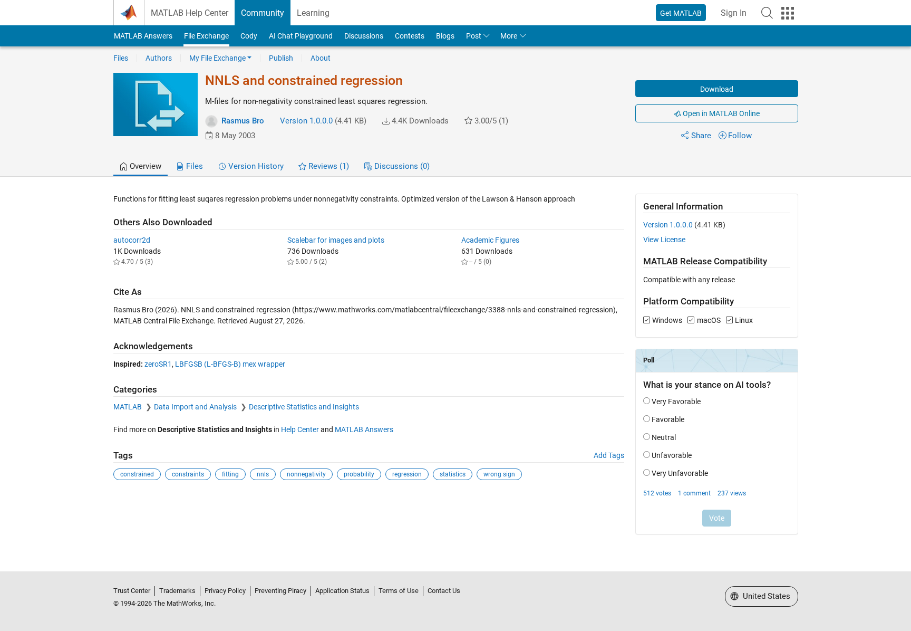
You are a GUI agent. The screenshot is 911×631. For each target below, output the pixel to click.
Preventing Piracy (280, 591)
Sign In (734, 13)
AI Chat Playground (301, 36)
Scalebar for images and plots (335, 240)
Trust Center (131, 591)
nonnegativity (306, 474)
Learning (313, 13)
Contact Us (444, 591)
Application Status (342, 591)
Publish (281, 58)
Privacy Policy (225, 591)
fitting (230, 474)
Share (701, 135)
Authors (159, 58)
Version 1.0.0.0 (306, 121)
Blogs (445, 36)
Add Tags (609, 455)
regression (407, 474)
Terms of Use (399, 591)
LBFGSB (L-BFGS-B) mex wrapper (230, 364)
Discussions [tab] (401, 166)
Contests (409, 36)
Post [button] (473, 36)
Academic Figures (490, 240)
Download (716, 89)
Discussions (363, 36)
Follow (740, 135)
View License (664, 239)
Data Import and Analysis (196, 407)
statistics (453, 474)
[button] (767, 12)
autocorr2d (131, 240)
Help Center (300, 429)
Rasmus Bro (242, 121)
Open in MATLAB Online (720, 113)
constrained (137, 474)
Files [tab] (193, 166)
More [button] (508, 36)
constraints (188, 474)
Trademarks (177, 591)
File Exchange (206, 36)
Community (262, 13)
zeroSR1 (158, 364)
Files (120, 58)
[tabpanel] (455, 371)
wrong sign (499, 474)
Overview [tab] (144, 166)
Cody (248, 36)
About (321, 58)
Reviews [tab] (327, 166)
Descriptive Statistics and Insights (304, 407)
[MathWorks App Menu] (787, 13)
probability (359, 474)
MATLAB (128, 407)
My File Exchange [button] (217, 58)
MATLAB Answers (143, 36)
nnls (263, 474)
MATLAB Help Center (189, 13)
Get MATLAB (681, 13)
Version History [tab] (255, 166)
